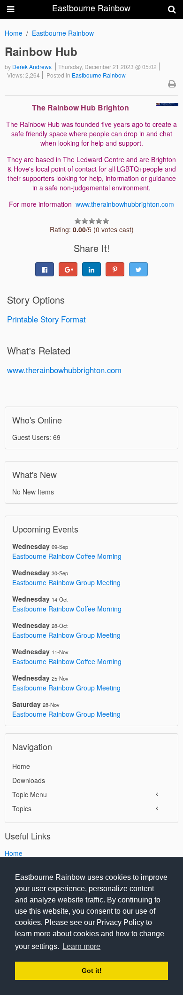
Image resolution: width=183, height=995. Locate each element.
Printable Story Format (46, 319)
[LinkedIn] (91, 269)
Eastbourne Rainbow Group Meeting (66, 582)
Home (14, 33)
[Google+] (68, 269)
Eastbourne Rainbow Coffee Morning (67, 556)
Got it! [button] (92, 970)
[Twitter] (138, 269)
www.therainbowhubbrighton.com (125, 204)
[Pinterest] (115, 269)
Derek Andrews (32, 67)
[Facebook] (44, 269)
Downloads (28, 780)
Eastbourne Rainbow (63, 33)
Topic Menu (29, 794)
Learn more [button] (81, 946)
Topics (21, 808)
